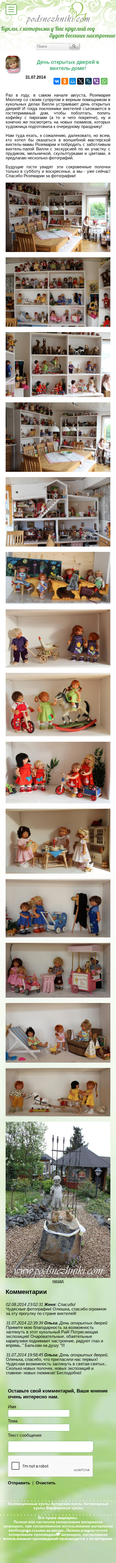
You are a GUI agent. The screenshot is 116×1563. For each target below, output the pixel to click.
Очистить (45, 1483)
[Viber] (96, 81)
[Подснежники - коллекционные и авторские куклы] (58, 24)
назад (58, 1281)
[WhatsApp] (104, 81)
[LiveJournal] (88, 81)
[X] (80, 81)
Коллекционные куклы (29, 1504)
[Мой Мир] (72, 81)
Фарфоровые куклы (64, 1508)
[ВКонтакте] (56, 81)
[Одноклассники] (64, 81)
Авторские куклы (66, 1504)
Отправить (19, 1483)
